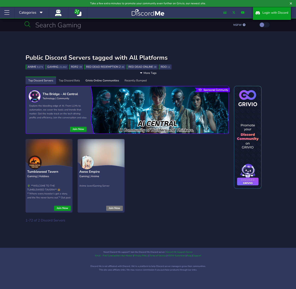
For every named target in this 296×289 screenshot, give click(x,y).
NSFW (237, 25)
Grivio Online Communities (102, 80)
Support (197, 255)
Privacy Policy (141, 255)
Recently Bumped (136, 80)
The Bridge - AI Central (60, 94)
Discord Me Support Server (179, 252)
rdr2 (76, 67)
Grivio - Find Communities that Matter (114, 255)
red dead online (142, 67)
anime (35, 67)
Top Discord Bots (69, 80)
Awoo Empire (89, 171)
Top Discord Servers (40, 80)
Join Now (78, 129)
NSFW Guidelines (176, 255)
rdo (165, 67)
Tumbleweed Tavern (42, 171)
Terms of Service (158, 255)
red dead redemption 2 (105, 67)
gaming (57, 67)
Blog (189, 255)
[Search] (27, 24)
